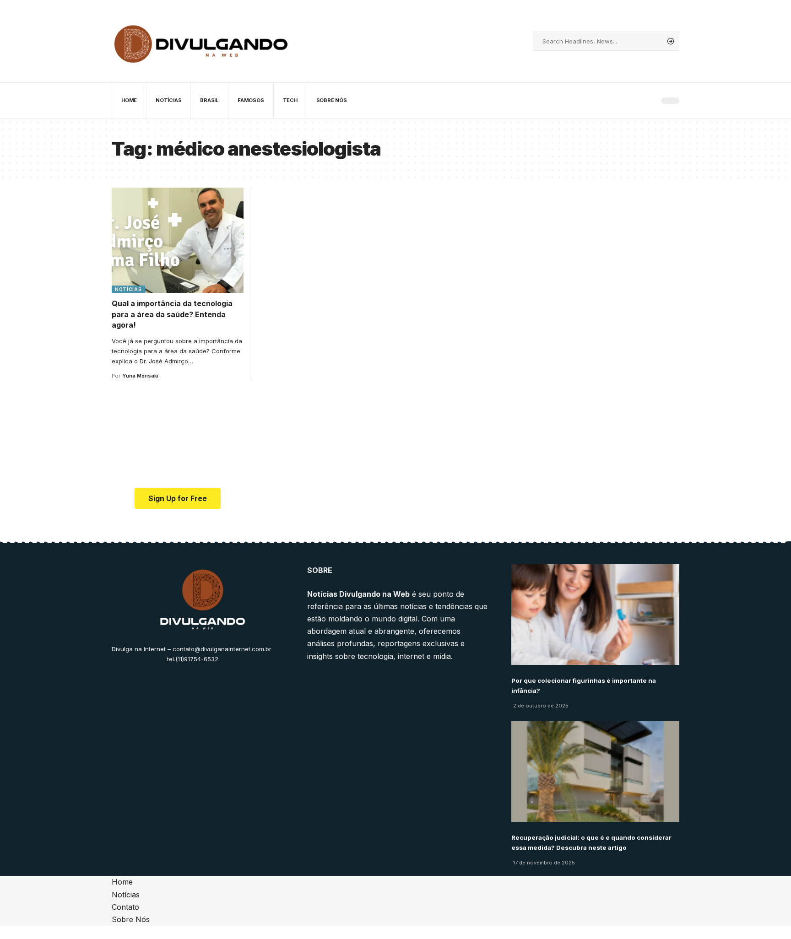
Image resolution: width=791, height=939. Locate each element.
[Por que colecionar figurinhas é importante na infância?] (595, 614)
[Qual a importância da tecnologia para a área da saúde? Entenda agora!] (178, 240)
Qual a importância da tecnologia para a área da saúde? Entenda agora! (172, 314)
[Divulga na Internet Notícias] (202, 41)
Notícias (128, 289)
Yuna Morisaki (140, 375)
